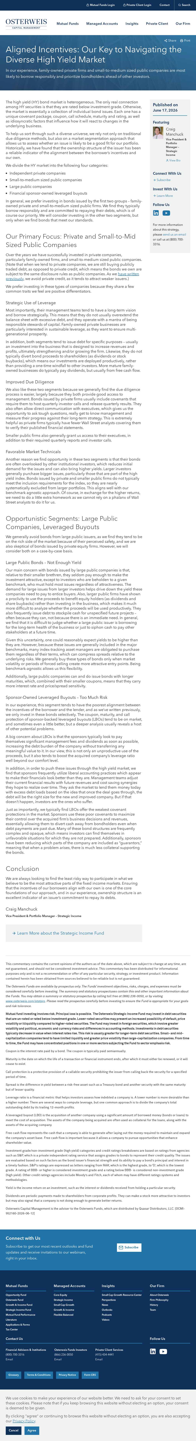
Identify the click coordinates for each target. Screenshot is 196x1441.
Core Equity (60, 1295)
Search (186, 5)
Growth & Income (64, 1310)
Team (153, 1310)
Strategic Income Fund (18, 1310)
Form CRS (90, 1375)
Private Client (157, 24)
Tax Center (12, 1329)
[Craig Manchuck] (158, 133)
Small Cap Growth (64, 1305)
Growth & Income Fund (19, 1305)
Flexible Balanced (63, 1315)
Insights (132, 24)
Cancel (13, 1430)
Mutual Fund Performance (20, 1315)
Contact (165, 5)
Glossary (13, 1375)
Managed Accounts (102, 24)
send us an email (174, 234)
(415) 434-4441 (104, 1354)
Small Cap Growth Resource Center (122, 1295)
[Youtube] (166, 213)
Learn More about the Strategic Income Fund (60, 933)
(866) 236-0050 (63, 1354)
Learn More (165, 196)
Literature (11, 1320)
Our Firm (183, 24)
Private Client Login (139, 5)
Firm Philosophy (159, 1300)
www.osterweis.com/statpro (25, 1001)
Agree (32, 1430)
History (154, 1305)
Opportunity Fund (16, 1295)
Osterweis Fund (14, 1300)
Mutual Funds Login (102, 5)
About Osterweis (159, 1295)
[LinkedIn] (156, 212)
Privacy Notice (67, 1375)
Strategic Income (63, 1300)
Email (9, 1359)
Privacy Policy (24, 1421)
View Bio (174, 160)
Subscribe (164, 180)
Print (187, 40)
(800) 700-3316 (15, 1354)
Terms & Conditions (39, 1375)
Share (172, 40)
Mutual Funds (68, 24)
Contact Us (14, 1339)
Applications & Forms (18, 1325)
